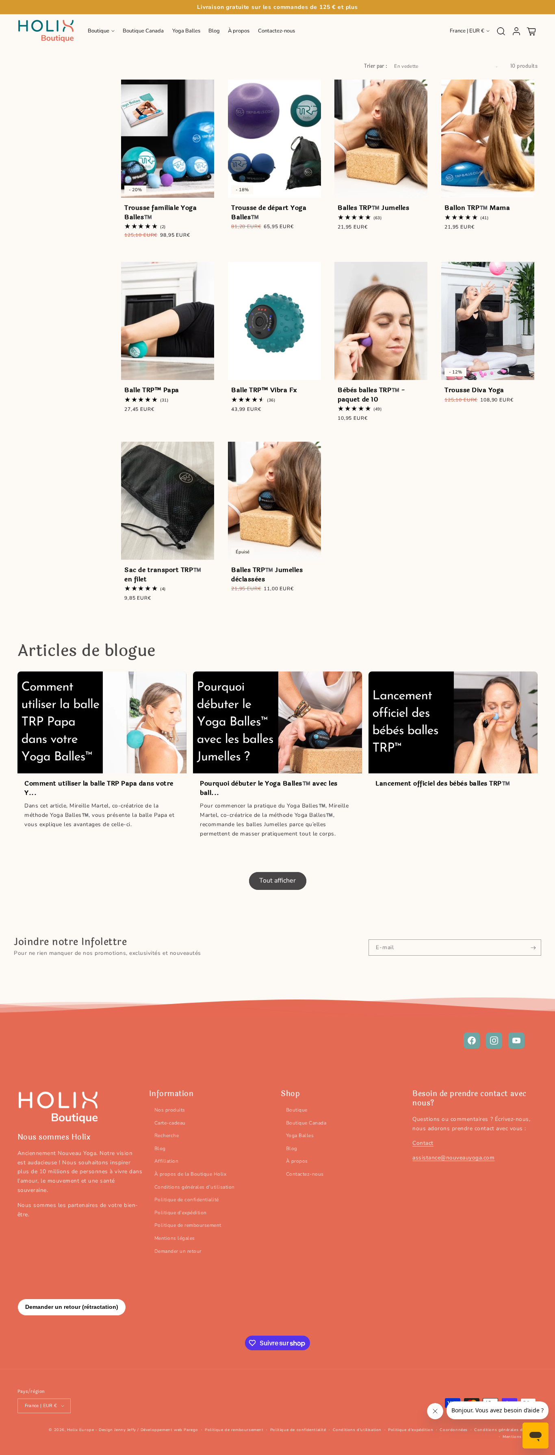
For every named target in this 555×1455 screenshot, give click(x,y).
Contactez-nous (305, 1174)
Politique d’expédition (180, 1212)
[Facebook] (472, 1040)
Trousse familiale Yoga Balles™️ (160, 212)
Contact (423, 1143)
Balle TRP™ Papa (151, 390)
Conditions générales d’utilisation (194, 1187)
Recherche (166, 1135)
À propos (297, 1161)
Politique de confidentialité (186, 1199)
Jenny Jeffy (125, 1429)
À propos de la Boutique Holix (190, 1174)
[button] (101, 31)
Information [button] (171, 1094)
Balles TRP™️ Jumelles (373, 207)
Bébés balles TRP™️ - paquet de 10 (371, 395)
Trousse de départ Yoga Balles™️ (268, 212)
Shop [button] (290, 1094)
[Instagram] (494, 1040)
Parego (191, 1429)
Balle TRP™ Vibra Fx (264, 390)
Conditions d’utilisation (357, 1429)
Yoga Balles (300, 1135)
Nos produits (169, 1110)
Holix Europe (80, 1429)
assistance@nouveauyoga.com (453, 1157)
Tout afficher (277, 880)
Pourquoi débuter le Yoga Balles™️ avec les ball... (269, 788)
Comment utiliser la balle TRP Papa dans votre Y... (98, 788)
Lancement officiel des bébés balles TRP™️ (442, 783)
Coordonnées (454, 1429)
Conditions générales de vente (506, 1429)
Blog (160, 1148)
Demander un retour (178, 1251)
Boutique (297, 1110)
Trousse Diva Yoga (474, 390)
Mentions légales (174, 1238)
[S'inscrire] (533, 947)
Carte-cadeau (170, 1123)
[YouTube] (516, 1040)
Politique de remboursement (187, 1225)
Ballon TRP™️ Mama (477, 207)
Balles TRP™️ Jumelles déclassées (267, 575)
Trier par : (376, 66)
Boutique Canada (306, 1123)
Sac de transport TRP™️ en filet (163, 575)
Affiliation (166, 1161)
